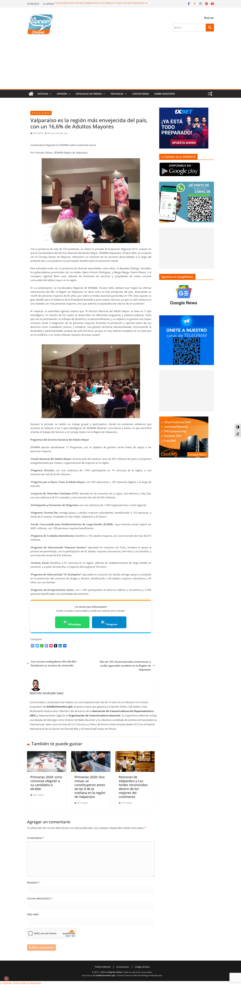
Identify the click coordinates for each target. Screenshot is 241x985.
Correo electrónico (39, 898)
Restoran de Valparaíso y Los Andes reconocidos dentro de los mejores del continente (133, 787)
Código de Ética (142, 966)
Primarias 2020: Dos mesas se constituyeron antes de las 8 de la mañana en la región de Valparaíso (89, 787)
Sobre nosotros (164, 93)
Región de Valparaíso (41, 113)
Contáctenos (140, 93)
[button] (50, 93)
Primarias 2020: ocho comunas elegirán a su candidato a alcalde (46, 783)
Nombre (33, 882)
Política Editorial (102, 966)
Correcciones (122, 966)
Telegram (111, 624)
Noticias (43, 93)
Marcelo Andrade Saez (57, 133)
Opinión (62, 93)
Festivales (117, 93)
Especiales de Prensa (89, 93)
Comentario (35, 838)
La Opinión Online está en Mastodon (20, 983)
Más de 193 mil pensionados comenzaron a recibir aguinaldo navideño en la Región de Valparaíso (125, 665)
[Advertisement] (120, 65)
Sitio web (32, 914)
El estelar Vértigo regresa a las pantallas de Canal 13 (84, 2)
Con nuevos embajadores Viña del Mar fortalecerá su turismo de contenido (54, 663)
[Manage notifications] (6, 978)
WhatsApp (74, 624)
